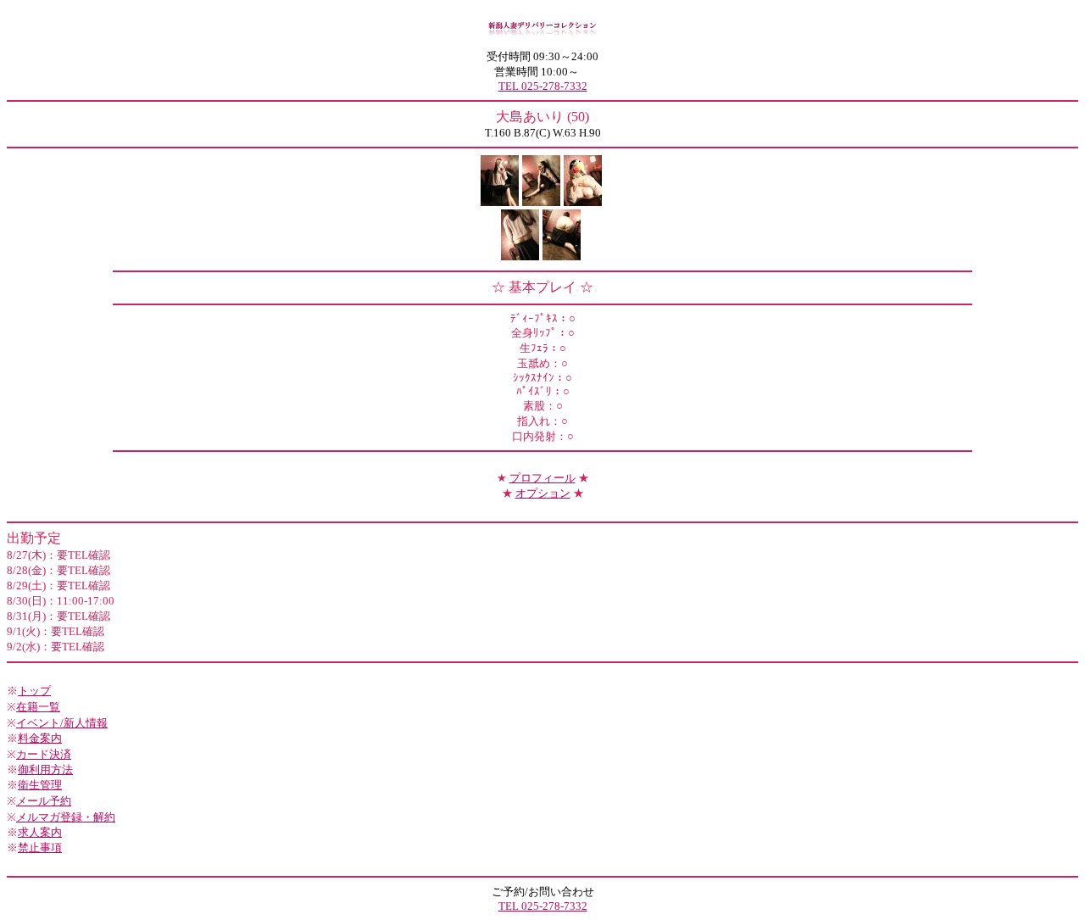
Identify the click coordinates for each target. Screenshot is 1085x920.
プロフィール (542, 477)
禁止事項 (40, 847)
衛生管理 (40, 784)
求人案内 (40, 832)
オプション (542, 493)
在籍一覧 (38, 706)
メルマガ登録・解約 (65, 817)
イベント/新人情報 (62, 722)
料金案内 (40, 738)
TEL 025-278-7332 (542, 86)
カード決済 (43, 754)
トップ (34, 690)
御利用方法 (45, 769)
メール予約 (43, 801)
